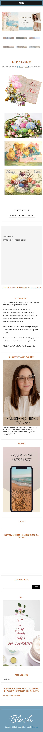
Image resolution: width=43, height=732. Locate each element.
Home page (23, 288)
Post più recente (9, 288)
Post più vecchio (34, 288)
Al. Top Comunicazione (11, 696)
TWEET (23, 215)
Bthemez (35, 727)
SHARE (14, 215)
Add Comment (35, 67)
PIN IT (32, 215)
